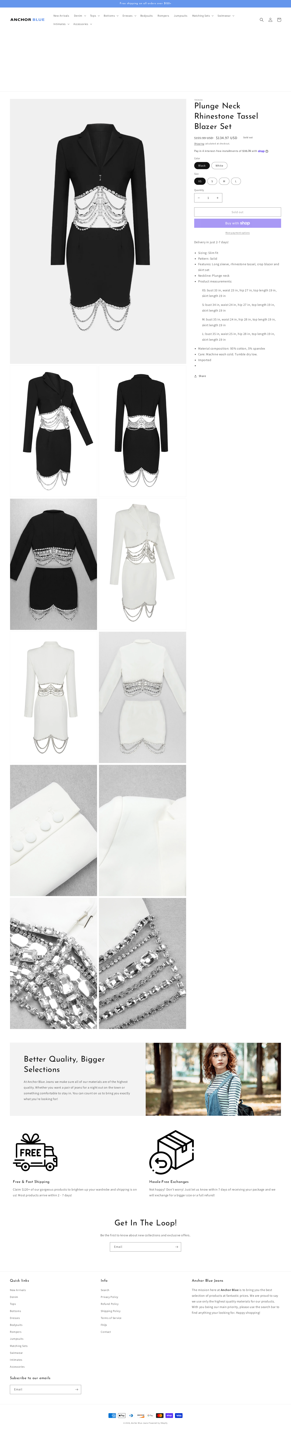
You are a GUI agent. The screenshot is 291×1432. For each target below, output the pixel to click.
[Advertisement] (145, 62)
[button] (80, 15)
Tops (13, 1304)
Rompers (15, 1332)
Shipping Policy (110, 1311)
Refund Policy (109, 1304)
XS (200, 181)
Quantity (199, 190)
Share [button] (202, 376)
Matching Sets (19, 1346)
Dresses (15, 1318)
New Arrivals (18, 1290)
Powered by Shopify (158, 1423)
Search (105, 1290)
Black (202, 165)
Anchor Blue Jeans (139, 1423)
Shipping (199, 143)
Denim (14, 1297)
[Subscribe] (176, 1247)
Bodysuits (16, 1325)
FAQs (104, 1325)
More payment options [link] (237, 232)
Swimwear (16, 1353)
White (219, 165)
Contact (106, 1332)
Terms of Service (111, 1318)
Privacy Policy (109, 1297)
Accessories (17, 1366)
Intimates (16, 1359)
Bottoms (15, 1311)
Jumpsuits (16, 1338)
